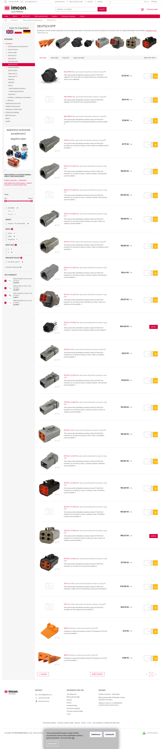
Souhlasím (109, 734)
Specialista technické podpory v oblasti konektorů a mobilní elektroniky (18, 184)
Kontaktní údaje (72, 705)
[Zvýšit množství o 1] (152, 75)
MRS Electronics (10, 115)
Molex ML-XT (12, 59)
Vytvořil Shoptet (152, 733)
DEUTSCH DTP (12, 64)
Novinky (90, 2)
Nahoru (44, 674)
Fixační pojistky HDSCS (16, 91)
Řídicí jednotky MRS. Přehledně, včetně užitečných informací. (112, 699)
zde (73, 738)
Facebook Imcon (43, 701)
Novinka (12, 214)
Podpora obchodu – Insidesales (15, 180)
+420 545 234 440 (43, 698)
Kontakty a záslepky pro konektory (19, 97)
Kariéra (100, 2)
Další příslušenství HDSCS (17, 88)
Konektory (8, 44)
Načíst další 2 (97, 674)
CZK (145, 2)
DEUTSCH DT (12, 55)
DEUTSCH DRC (12, 70)
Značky (7, 121)
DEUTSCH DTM (13, 61)
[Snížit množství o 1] (152, 77)
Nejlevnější (54, 58)
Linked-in (77, 723)
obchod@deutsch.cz (45, 695)
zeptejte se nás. (151, 30)
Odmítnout (95, 734)
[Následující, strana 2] (151, 674)
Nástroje (10, 100)
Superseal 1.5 (12, 76)
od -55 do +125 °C (15, 262)
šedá (11, 236)
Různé (7, 118)
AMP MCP (11, 82)
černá (11, 233)
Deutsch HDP (12, 52)
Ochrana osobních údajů (75, 711)
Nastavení (52, 743)
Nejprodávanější (78, 58)
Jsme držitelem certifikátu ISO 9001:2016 (105, 723)
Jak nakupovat (60, 2)
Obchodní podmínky (73, 708)
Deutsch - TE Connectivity (18, 223)
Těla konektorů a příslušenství (18, 46)
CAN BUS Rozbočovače (13, 103)
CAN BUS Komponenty (12, 106)
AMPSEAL (11, 79)
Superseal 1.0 (12, 73)
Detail (153, 327)
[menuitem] (6, 16)
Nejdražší (66, 58)
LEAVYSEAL (11, 94)
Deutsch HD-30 (13, 49)
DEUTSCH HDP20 (13, 67)
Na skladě (13, 208)
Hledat (102, 9)
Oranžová (12, 239)
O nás (68, 714)
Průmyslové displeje (12, 112)
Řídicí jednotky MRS (76, 2)
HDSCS (10, 85)
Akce (11, 211)
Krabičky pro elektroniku (13, 109)
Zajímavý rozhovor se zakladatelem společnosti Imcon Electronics (110, 704)
